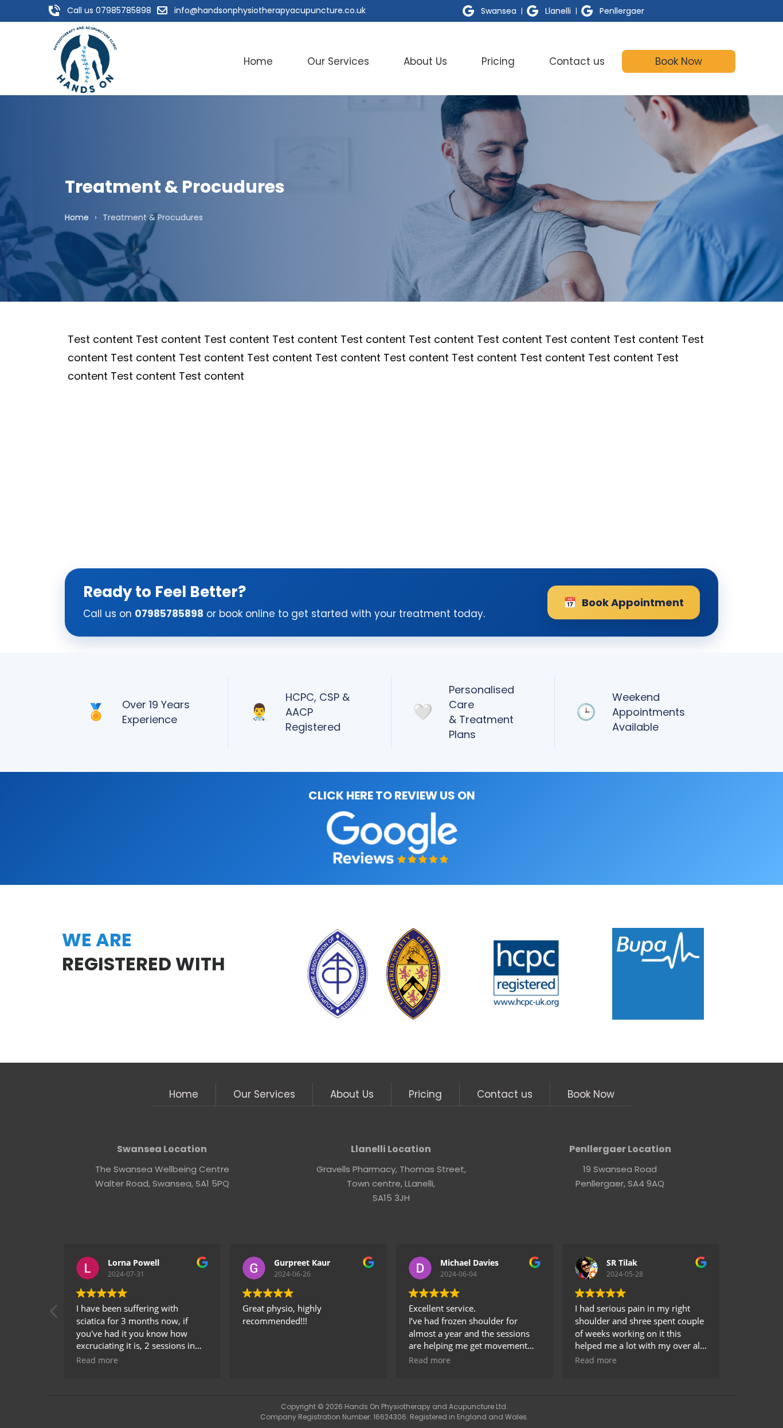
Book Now (678, 61)
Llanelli (558, 11)
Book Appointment (623, 602)
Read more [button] (97, 1360)
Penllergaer (622, 11)
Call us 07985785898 (109, 10)
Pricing (498, 61)
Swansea (498, 11)
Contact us (577, 61)
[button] (54, 1314)
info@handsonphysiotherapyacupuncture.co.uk (270, 10)
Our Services (338, 61)
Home (258, 61)
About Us (425, 61)
